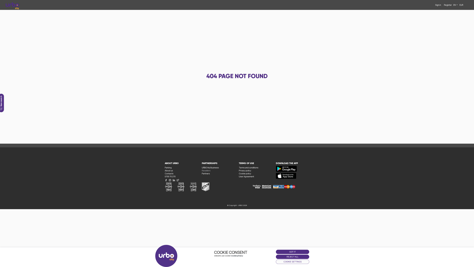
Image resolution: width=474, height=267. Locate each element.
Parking (168, 167)
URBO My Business (210, 167)
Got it (292, 252)
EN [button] (454, 5)
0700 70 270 (170, 176)
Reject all (292, 257)
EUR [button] (461, 5)
